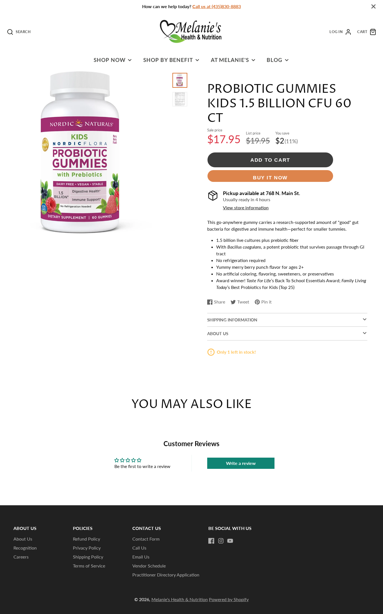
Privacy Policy (87, 547)
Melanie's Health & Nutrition (179, 599)
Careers (21, 556)
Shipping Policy (88, 556)
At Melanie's (230, 60)
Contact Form (146, 538)
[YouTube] (230, 541)
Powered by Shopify (229, 599)
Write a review (241, 463)
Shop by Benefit (168, 60)
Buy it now (270, 177)
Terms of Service (89, 565)
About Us (22, 538)
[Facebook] (211, 541)
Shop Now (110, 60)
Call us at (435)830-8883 (216, 6)
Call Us (139, 547)
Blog (274, 60)
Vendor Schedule (149, 565)
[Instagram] (221, 541)
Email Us (140, 556)
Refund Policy (86, 538)
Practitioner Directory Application (165, 574)
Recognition (25, 547)
